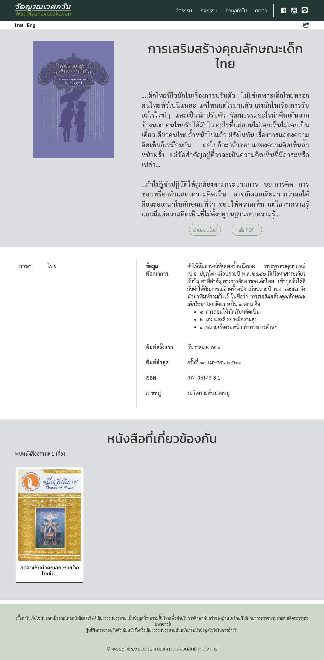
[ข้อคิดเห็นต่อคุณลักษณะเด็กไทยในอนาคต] (49, 515)
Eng (31, 25)
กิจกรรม (208, 10)
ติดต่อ (261, 10)
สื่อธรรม (184, 10)
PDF (250, 230)
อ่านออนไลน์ (205, 230)
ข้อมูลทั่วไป (236, 10)
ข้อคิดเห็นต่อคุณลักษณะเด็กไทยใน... (49, 570)
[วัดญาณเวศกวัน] (43, 10)
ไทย (19, 25)
